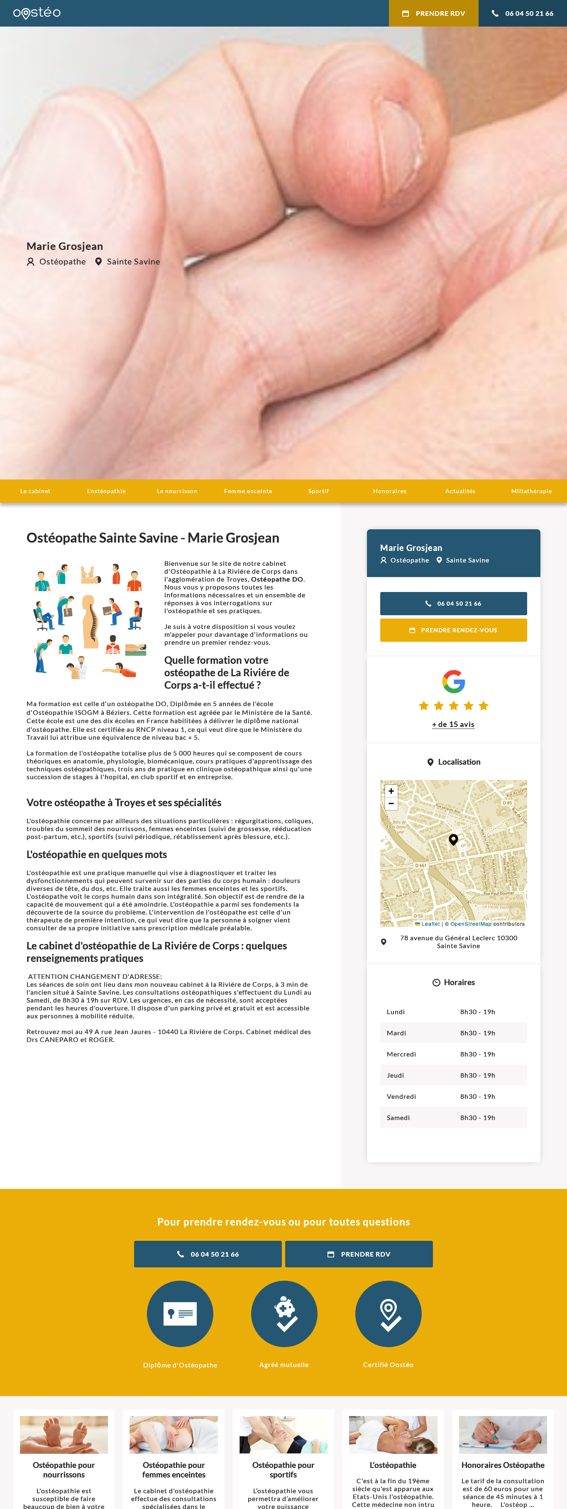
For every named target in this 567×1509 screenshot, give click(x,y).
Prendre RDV (440, 13)
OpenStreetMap (471, 923)
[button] (453, 840)
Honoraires (390, 490)
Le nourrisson (177, 490)
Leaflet (430, 923)
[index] (37, 13)
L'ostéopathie (106, 490)
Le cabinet (35, 490)
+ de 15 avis (453, 724)
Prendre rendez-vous (459, 629)
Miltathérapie (531, 490)
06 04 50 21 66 (530, 13)
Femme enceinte (248, 490)
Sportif (318, 490)
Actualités (460, 490)
